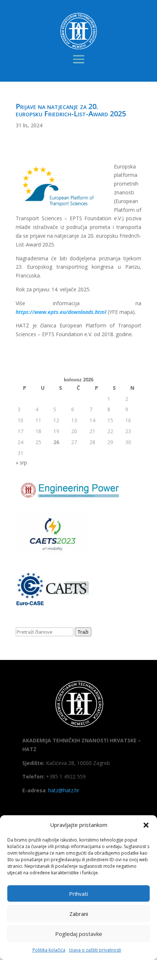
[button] (146, 825)
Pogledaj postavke (78, 933)
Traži (83, 632)
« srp (21, 462)
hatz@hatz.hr (63, 790)
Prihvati (78, 893)
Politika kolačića (48, 950)
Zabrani (78, 913)
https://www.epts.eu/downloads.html (62, 311)
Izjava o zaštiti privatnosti (95, 950)
